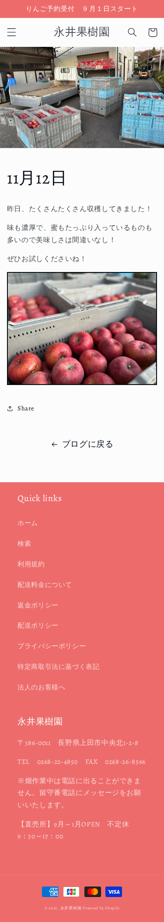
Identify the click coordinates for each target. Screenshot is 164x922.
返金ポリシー (38, 605)
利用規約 (31, 564)
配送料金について (44, 584)
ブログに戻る (88, 444)
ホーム (27, 523)
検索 (24, 543)
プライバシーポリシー (51, 646)
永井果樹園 (71, 908)
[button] (11, 32)
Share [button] (26, 408)
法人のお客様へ (41, 687)
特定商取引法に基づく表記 (58, 666)
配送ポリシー (38, 625)
